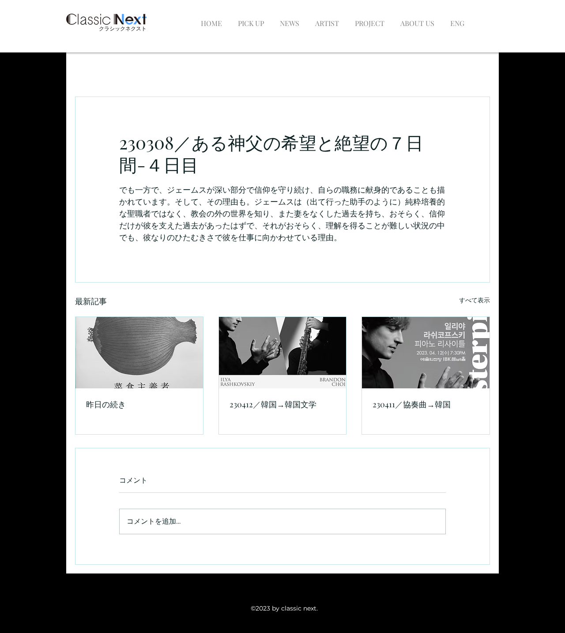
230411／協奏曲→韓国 (412, 404)
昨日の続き (106, 404)
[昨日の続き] (139, 352)
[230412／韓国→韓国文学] (283, 352)
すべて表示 (474, 300)
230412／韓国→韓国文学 (273, 404)
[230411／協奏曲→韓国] (426, 352)
